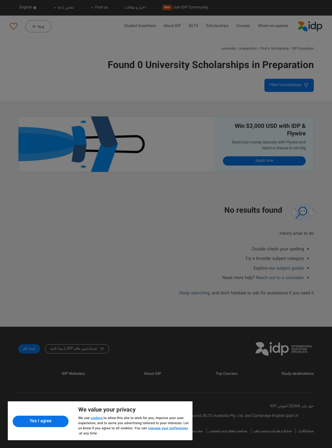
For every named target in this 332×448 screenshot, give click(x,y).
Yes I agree (41, 421)
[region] (100, 420)
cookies (97, 418)
